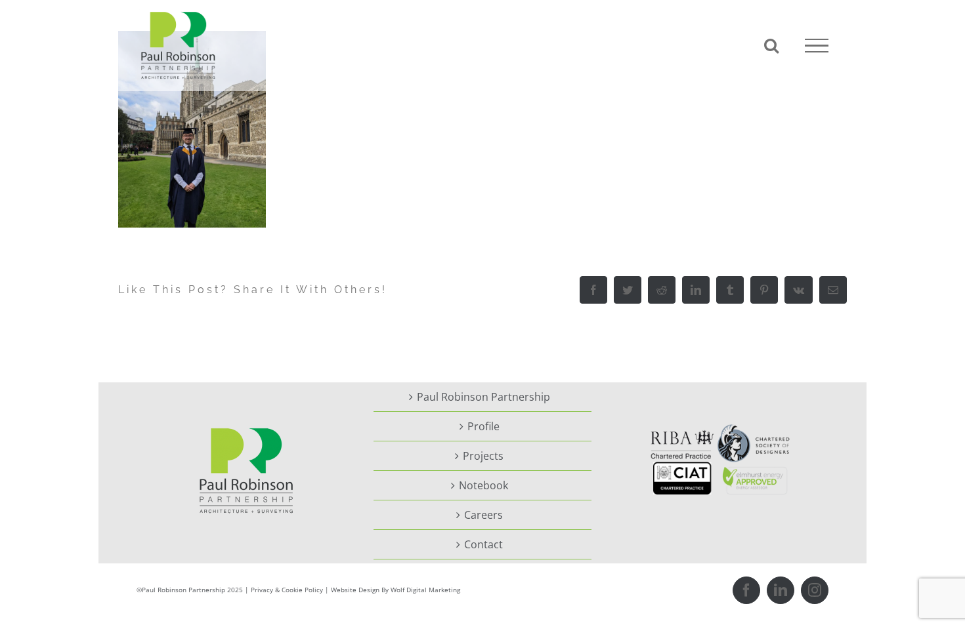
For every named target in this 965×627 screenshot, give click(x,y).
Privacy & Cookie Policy (287, 589)
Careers (483, 515)
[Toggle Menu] (817, 46)
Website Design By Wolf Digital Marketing (395, 589)
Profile (483, 426)
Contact (483, 544)
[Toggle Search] (771, 45)
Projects (483, 456)
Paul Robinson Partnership (483, 397)
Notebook (483, 485)
